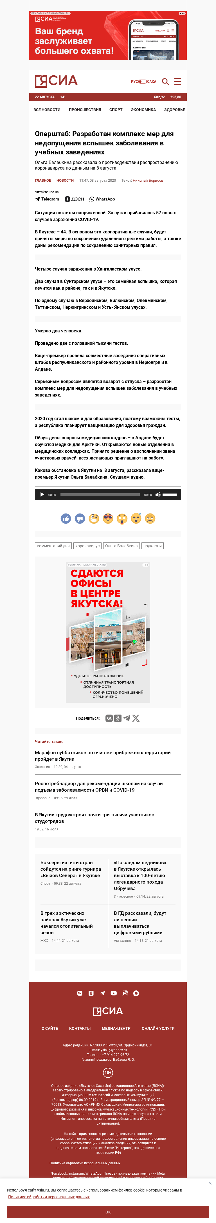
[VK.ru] (109, 718)
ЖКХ (44, 941)
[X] (136, 718)
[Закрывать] (210, 1183)
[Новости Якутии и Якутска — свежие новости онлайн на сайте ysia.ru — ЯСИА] (56, 81)
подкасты (152, 546)
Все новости (46, 110)
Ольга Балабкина (121, 546)
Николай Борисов (148, 180)
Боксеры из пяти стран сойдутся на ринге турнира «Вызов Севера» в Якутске (70, 869)
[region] (108, 1200)
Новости (65, 180)
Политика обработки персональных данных (85, 1163)
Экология (42, 767)
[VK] (80, 993)
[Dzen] (74, 199)
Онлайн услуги (158, 1028)
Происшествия (85, 110)
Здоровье (174, 110)
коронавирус (87, 546)
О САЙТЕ (50, 1028)
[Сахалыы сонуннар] (143, 82)
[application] (108, 494)
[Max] (136, 993)
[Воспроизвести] (42, 494)
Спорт (116, 110)
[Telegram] (126, 718)
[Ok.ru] (118, 718)
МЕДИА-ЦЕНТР (116, 1028)
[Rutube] (124, 993)
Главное (43, 180)
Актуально (122, 941)
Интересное (123, 896)
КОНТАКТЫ (80, 1028)
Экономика (143, 110)
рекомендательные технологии (127, 1134)
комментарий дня (53, 546)
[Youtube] (113, 993)
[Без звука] (158, 494)
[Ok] (91, 993)
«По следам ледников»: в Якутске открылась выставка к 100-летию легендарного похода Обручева (140, 875)
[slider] (170, 494)
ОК (108, 1212)
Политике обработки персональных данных (49, 1197)
